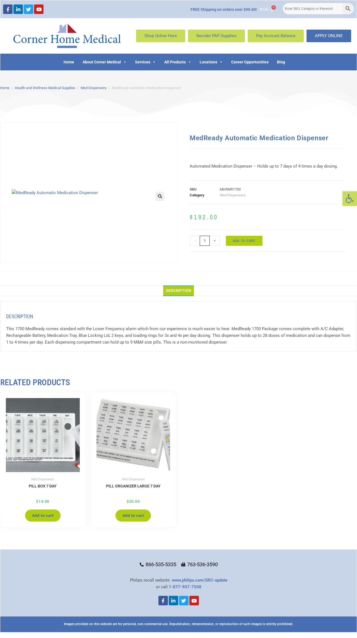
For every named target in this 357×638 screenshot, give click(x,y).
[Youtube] (39, 9)
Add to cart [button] (43, 515)
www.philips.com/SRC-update (199, 580)
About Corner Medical (102, 62)
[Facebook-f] (8, 9)
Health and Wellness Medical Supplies (45, 88)
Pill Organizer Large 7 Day (133, 486)
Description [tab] (178, 290)
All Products (175, 62)
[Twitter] (28, 9)
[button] (349, 198)
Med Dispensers (94, 88)
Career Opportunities (250, 62)
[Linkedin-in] (18, 9)
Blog (281, 62)
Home (69, 62)
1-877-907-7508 (185, 586)
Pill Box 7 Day (43, 486)
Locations (208, 62)
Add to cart (244, 241)
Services (142, 62)
